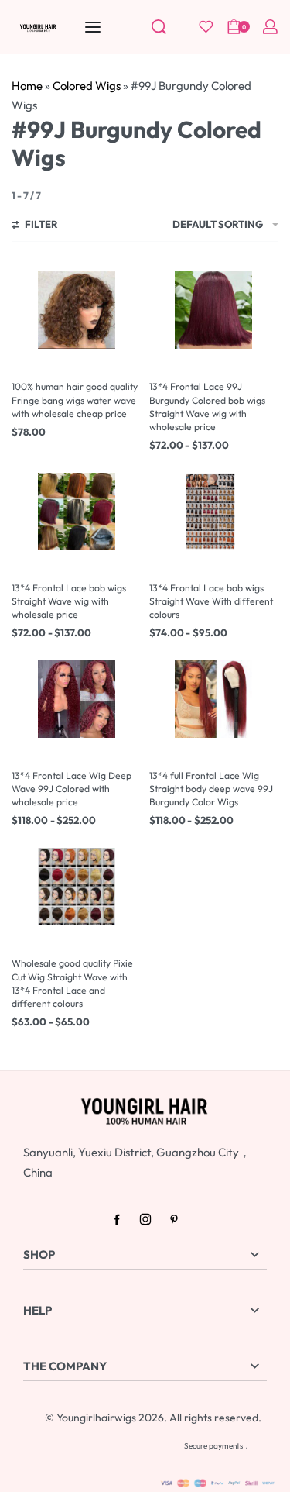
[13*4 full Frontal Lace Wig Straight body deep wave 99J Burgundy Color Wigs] (213, 699)
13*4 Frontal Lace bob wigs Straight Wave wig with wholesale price (69, 601)
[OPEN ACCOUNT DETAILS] (270, 27)
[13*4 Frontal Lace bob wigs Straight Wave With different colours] (213, 511)
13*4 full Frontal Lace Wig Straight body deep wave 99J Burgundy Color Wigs (211, 789)
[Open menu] (92, 27)
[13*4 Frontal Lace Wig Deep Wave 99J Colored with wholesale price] (76, 699)
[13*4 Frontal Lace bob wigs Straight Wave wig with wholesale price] (76, 511)
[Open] (206, 27)
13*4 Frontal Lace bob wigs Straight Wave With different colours (211, 601)
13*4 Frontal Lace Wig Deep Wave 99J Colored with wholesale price (71, 789)
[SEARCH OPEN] (159, 27)
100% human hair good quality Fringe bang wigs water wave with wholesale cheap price (75, 400)
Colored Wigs (87, 85)
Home (27, 85)
